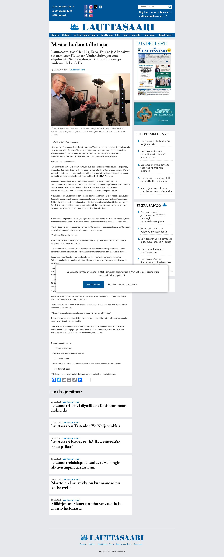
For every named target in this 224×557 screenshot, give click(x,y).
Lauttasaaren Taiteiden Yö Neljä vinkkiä (85, 426)
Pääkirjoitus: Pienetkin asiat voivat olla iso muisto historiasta (87, 506)
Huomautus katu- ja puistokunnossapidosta (153, 230)
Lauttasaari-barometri (151, 16)
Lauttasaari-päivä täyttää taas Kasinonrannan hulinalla (88, 408)
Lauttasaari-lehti (62, 10)
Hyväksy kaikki (93, 284)
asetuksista (147, 271)
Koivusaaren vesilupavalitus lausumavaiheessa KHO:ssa (156, 240)
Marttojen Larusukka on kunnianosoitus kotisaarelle (85, 485)
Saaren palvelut (132, 35)
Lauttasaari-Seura (63, 6)
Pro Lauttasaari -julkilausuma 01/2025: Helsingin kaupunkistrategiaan (153, 216)
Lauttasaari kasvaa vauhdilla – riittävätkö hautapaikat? (86, 444)
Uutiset (66, 35)
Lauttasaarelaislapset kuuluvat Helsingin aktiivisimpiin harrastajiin (85, 465)
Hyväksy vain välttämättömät (123, 284)
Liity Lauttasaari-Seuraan (154, 12)
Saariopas (150, 35)
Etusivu (55, 35)
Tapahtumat (165, 35)
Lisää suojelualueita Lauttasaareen (151, 250)
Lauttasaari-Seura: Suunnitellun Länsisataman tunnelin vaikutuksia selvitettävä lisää (156, 264)
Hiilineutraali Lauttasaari (60, 15)
